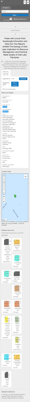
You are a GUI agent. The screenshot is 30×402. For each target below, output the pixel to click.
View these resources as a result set (12, 233)
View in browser (15, 84)
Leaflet (8, 221)
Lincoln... (5, 365)
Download (23, 78)
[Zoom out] (4, 193)
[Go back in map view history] (4, 201)
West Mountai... (17, 251)
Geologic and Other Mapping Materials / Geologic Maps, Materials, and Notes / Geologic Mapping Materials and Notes (14, 396)
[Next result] (15, 34)
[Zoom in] (4, 176)
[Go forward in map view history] (4, 199)
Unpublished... (7, 261)
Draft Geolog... (17, 349)
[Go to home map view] (4, 196)
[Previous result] (16, 26)
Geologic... (16, 266)
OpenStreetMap (19, 221)
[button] (15, 196)
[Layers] (25, 176)
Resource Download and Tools (6, 73)
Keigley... (16, 281)
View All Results (15, 30)
